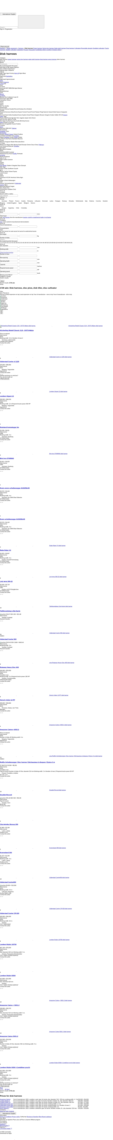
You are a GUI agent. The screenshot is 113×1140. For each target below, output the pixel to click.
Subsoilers (20, 50)
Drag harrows (70, 48)
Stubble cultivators (11, 50)
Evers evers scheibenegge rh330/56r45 (15, 488)
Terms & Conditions (5, 1116)
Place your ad (5, 378)
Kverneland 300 (6, 852)
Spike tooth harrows (60, 48)
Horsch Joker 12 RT (7, 700)
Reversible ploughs (86, 48)
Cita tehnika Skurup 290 (9, 824)
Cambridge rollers (40, 50)
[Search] (31, 21)
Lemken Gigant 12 (7, 396)
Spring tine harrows (48, 48)
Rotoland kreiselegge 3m (9, 427)
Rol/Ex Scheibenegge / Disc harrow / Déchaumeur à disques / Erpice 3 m (27, 762)
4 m (10, 252)
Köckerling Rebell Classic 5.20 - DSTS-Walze (17, 330)
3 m (7, 252)
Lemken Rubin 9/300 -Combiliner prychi (15, 1067)
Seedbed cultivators (98, 48)
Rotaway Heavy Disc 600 (9, 667)
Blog (40, 1116)
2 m (5, 252)
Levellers (49, 50)
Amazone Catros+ (5, 1099)
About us (2, 1111)
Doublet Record (6, 795)
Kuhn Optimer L (4, 1108)
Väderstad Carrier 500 (8, 639)
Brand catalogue (47, 1116)
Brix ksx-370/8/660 (7, 458)
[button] (56, 38)
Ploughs (25, 50)
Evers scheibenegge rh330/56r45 (12, 519)
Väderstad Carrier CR (6, 1104)
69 (5, 1089)
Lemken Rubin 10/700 (8, 944)
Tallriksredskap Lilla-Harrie (10, 611)
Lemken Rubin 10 (5, 1102)
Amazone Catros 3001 (6, 1107)
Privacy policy (16, 1116)
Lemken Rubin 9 (5, 1101)
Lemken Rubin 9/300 (8, 975)
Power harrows (37, 48)
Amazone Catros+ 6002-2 (9, 729)
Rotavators (32, 50)
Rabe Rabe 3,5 (5, 550)
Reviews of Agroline (33, 1116)
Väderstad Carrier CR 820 (9, 913)
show (2, 281)
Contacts (11, 1111)
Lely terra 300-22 (6, 581)
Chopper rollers (56, 50)
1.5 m (1, 252)
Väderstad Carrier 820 (6, 1105)
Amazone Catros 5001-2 (9, 1036)
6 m (12, 252)
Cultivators (77, 48)
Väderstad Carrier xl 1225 (9, 361)
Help (7, 1111)
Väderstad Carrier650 (8, 882)
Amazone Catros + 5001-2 (9, 1005)
